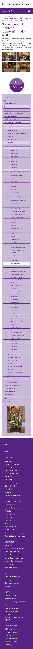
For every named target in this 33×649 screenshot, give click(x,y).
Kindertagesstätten (14, 358)
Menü (10, 11)
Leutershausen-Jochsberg (9, 18)
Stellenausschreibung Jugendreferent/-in (13, 381)
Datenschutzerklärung (13, 495)
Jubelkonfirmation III (16, 239)
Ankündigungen (13, 139)
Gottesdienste (12, 131)
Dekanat (6, 100)
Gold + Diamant (15, 263)
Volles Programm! (15, 316)
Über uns (8, 461)
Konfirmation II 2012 (16, 277)
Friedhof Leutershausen (15, 366)
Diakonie (11, 363)
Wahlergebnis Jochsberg (17, 203)
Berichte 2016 (14, 159)
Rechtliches (9, 489)
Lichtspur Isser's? (15, 327)
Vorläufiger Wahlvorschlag (18, 247)
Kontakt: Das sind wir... (15, 372)
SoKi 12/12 (13, 178)
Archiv (4, 20)
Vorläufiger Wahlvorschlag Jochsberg (18, 251)
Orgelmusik (14, 242)
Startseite (7, 97)
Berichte (28, 18)
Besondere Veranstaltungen (14, 533)
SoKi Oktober (14, 206)
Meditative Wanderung (17, 228)
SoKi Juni (13, 231)
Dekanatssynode (11, 470)
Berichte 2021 (9, 517)
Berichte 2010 (14, 344)
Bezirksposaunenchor (12, 583)
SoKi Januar (14, 324)
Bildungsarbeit (10, 629)
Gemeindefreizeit (15, 198)
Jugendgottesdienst (12, 608)
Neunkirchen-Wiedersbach (13, 385)
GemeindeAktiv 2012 (16, 321)
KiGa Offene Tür (15, 266)
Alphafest (13, 186)
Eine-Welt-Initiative (11, 638)
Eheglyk (13, 313)
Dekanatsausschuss (12, 473)
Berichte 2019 (14, 150)
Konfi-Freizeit (14, 294)
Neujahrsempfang (15, 338)
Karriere (9, 378)
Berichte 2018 (14, 153)
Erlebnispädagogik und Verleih (15, 602)
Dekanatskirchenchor (12, 577)
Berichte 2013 (14, 167)
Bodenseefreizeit (15, 260)
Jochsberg (10, 375)
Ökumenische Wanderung (18, 211)
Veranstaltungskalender (13, 508)
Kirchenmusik (12, 360)
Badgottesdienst (15, 225)
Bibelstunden (14, 330)
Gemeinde (11, 355)
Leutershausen (21, 18)
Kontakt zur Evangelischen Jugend (14, 618)
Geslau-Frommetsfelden (12, 119)
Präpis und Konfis (11, 605)
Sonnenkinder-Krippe (16, 220)
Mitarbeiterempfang (16, 332)
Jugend (6, 398)
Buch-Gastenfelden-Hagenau (14, 113)
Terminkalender (10, 599)
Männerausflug (15, 236)
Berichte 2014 (14, 164)
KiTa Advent (14, 181)
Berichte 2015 (14, 161)
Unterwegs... (12, 369)
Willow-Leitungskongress (17, 319)
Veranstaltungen (9, 104)
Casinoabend (14, 192)
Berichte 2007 (14, 352)
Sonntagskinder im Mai (17, 255)
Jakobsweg (8, 645)
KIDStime (13, 222)
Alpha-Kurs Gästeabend (17, 217)
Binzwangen (9, 110)
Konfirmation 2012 (16, 280)
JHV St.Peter (14, 283)
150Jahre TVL (14, 234)
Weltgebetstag (14, 299)
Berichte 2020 (13, 145)
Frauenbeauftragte (11, 483)
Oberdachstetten (10, 388)
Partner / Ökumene (11, 642)
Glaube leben (8, 401)
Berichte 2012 (11, 20)
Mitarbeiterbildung (11, 611)
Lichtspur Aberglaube (16, 258)
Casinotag (13, 189)
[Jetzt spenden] (16, 85)
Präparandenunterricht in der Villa (20, 285)
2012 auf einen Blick (16, 173)
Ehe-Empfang (14, 307)
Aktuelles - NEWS (11, 596)
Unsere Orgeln (10, 586)
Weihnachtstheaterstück (17, 335)
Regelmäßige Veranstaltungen (15, 536)
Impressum (9, 492)
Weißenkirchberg (10, 391)
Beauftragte (9, 480)
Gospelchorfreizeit (15, 296)
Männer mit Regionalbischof (18, 271)
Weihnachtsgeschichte (17, 175)
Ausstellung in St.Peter (17, 245)
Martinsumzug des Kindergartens (20, 195)
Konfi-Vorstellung (15, 291)
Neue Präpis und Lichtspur (18, 214)
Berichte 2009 (14, 346)
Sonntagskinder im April (17, 274)
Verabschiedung (15, 302)
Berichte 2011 (14, 341)
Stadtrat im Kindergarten (17, 305)
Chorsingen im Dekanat (13, 580)
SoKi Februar (14, 310)
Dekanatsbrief (10, 486)
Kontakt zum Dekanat (12, 464)
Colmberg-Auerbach (11, 116)
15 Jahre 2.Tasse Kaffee (17, 209)
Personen (8, 467)
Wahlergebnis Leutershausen (18, 200)
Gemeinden (14, 17)
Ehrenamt (8, 477)
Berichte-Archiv (10, 527)
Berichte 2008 (14, 349)
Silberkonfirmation (16, 269)
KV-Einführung (14, 184)
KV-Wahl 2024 (9, 530)
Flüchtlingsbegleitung (12, 632)
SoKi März (13, 288)
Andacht (8, 511)
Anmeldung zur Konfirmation (17, 133)
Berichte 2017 (14, 156)
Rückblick (8, 614)
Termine (10, 136)
